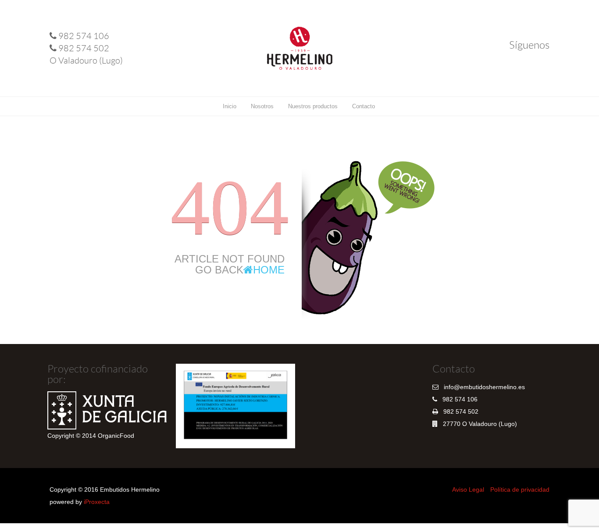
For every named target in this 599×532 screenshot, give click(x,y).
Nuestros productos (313, 106)
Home (269, 270)
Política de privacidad (519, 489)
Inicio (229, 106)
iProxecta (97, 501)
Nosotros (262, 106)
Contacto (363, 106)
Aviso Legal (468, 489)
